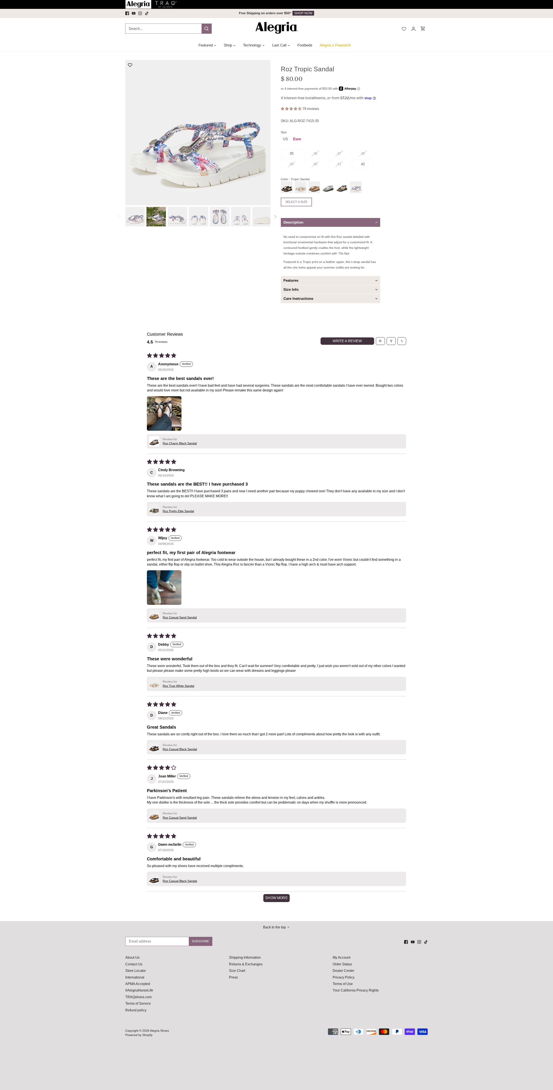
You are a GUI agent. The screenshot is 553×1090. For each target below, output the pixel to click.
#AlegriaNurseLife (139, 990)
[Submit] (206, 28)
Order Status (342, 964)
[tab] (330, 222)
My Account (341, 957)
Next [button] (397, 13)
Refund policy (135, 1010)
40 (315, 164)
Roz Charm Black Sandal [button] (180, 443)
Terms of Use (343, 984)
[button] (291, 109)
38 (363, 153)
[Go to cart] (423, 29)
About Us (132, 957)
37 (339, 153)
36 (315, 153)
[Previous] (119, 216)
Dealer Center (343, 970)
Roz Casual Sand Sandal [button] (180, 617)
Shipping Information (245, 957)
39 (292, 164)
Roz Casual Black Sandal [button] (180, 749)
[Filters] (391, 341)
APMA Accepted (137, 984)
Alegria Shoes (159, 1030)
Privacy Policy (343, 977)
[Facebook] (127, 13)
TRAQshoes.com (138, 997)
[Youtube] (133, 13)
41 (339, 164)
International (134, 977)
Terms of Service (138, 1003)
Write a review (347, 341)
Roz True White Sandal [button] (178, 686)
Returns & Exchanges (245, 964)
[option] (276, 13)
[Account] (413, 29)
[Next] (275, 216)
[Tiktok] (147, 13)
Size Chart (237, 970)
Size (284, 132)
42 (363, 164)
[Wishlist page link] (404, 28)
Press (233, 977)
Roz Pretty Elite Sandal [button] (178, 511)
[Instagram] (140, 13)
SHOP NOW (309, 13)
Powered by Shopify (139, 1035)
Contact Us (133, 964)
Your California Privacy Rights (356, 990)
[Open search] (380, 341)
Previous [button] (156, 13)
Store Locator (135, 970)
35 (292, 153)
